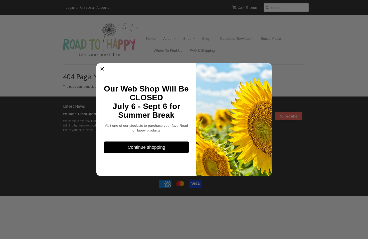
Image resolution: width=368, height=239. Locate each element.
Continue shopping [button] (146, 147)
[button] (102, 69)
